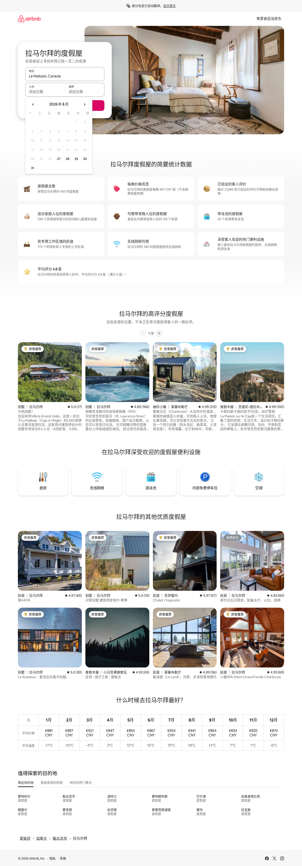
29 (76, 159)
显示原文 (169, 6)
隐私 (52, 858)
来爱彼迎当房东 (268, 18)
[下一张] (159, 333)
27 (59, 159)
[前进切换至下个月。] (84, 104)
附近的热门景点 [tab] (81, 783)
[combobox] (65, 76)
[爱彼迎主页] (29, 19)
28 (67, 159)
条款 (63, 858)
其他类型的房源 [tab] (52, 783)
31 (32, 168)
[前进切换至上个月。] (33, 104)
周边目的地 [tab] (26, 783)
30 (85, 159)
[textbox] (45, 91)
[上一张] (143, 333)
